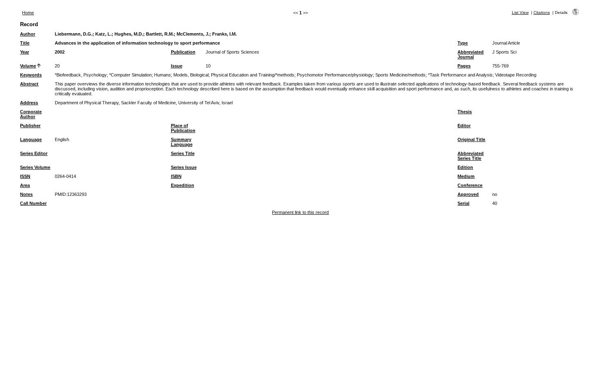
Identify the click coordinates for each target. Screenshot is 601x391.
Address (29, 102)
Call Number (33, 203)
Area (25, 185)
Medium (466, 176)
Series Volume (35, 167)
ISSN (25, 176)
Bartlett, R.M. (160, 33)
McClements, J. (193, 33)
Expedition (182, 185)
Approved (468, 194)
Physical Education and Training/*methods (252, 74)
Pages (464, 65)
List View (520, 12)
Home (28, 12)
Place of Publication (183, 128)
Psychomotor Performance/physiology (335, 74)
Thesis (464, 111)
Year (24, 51)
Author (27, 33)
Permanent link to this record (300, 212)
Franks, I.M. (224, 33)
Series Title (183, 153)
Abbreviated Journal (470, 54)
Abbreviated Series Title (470, 156)
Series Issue (184, 167)
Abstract (29, 83)
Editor (464, 125)
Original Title (471, 139)
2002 (60, 51)
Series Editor (33, 153)
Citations (542, 12)
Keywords (31, 74)
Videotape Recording (515, 74)
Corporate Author (31, 114)
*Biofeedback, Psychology (81, 74)
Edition (465, 167)
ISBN (176, 176)
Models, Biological (191, 74)
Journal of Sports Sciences (232, 51)
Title (24, 42)
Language (31, 139)
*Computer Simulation (130, 74)
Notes (26, 194)
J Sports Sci (504, 51)
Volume (28, 65)
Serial (463, 203)
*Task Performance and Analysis (460, 74)
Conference (469, 185)
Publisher (30, 125)
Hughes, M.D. (128, 33)
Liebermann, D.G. (73, 33)
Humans (162, 74)
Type (462, 42)
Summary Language (182, 142)
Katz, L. (103, 33)
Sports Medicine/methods (400, 74)
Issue (176, 65)
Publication (183, 51)
